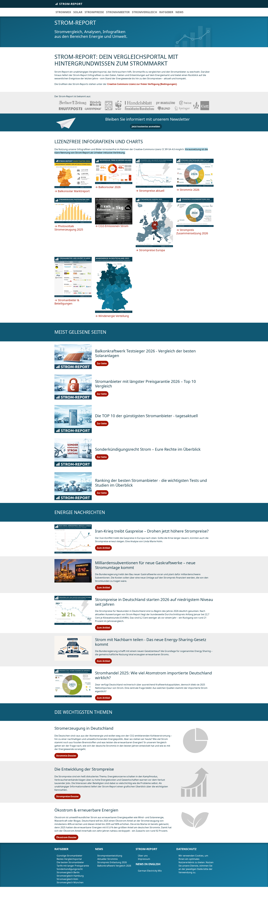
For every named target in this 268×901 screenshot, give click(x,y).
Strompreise (94, 12)
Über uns (143, 855)
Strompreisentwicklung (109, 855)
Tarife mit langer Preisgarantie (73, 865)
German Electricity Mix (150, 870)
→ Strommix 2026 (187, 190)
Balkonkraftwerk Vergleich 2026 (114, 865)
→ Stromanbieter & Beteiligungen (66, 301)
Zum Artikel (103, 547)
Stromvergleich (144, 12)
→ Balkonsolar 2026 (108, 187)
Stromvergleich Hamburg (70, 875)
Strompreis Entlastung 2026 (112, 862)
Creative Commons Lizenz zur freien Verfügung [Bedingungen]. (142, 84)
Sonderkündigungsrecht (70, 869)
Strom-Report (70, 4)
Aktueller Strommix (107, 859)
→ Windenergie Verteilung (112, 316)
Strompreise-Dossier (67, 796)
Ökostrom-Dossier (66, 837)
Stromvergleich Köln (67, 879)
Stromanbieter (118, 12)
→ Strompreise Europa (150, 250)
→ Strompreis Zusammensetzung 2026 (192, 231)
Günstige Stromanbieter (69, 855)
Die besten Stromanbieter (70, 862)
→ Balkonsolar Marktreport (72, 191)
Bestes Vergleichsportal (69, 859)
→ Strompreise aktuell (150, 191)
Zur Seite (102, 363)
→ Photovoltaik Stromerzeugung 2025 (68, 227)
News (179, 12)
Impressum (144, 859)
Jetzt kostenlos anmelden (146, 126)
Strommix (63, 12)
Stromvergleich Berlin (68, 872)
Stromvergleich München (70, 882)
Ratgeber (166, 12)
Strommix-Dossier (66, 755)
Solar (77, 12)
